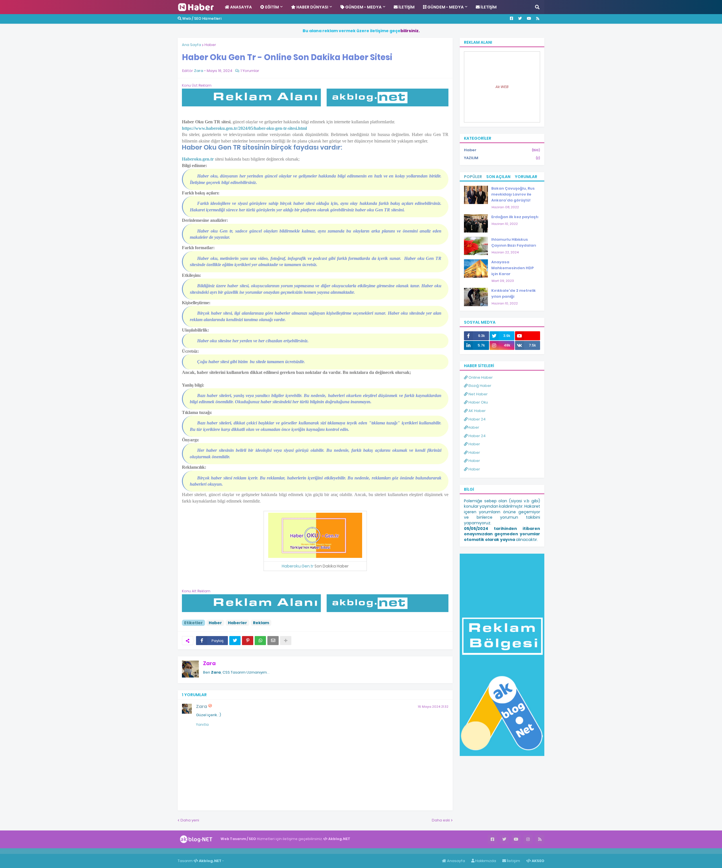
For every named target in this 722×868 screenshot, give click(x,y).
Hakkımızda (485, 860)
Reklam (261, 623)
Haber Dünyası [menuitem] (312, 7)
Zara (209, 663)
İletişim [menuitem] (406, 7)
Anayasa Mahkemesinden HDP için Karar (512, 268)
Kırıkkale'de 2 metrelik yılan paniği (513, 293)
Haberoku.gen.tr (198, 159)
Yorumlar (526, 176)
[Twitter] (235, 640)
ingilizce (58, 851)
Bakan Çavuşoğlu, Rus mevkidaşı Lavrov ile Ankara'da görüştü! (513, 194)
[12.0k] (527, 335)
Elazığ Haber (479, 385)
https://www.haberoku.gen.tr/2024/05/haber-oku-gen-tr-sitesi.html (244, 128)
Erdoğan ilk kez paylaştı (514, 217)
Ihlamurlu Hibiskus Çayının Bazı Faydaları (513, 242)
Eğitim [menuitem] (271, 7)
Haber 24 (477, 419)
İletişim (513, 860)
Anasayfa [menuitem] (240, 7)
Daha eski (441, 820)
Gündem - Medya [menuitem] (363, 7)
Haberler (237, 623)
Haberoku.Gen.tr (298, 566)
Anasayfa (455, 860)
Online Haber (480, 377)
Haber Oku (478, 402)
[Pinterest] (247, 640)
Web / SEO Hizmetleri (201, 18)
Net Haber (478, 394)
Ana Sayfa (191, 44)
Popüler (473, 176)
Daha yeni (189, 820)
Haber (210, 44)
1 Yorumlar (250, 70)
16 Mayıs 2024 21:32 (433, 706)
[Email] (273, 640)
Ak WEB (502, 86)
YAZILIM (502, 158)
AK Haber (477, 410)
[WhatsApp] (260, 640)
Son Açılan (498, 176)
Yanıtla (202, 724)
